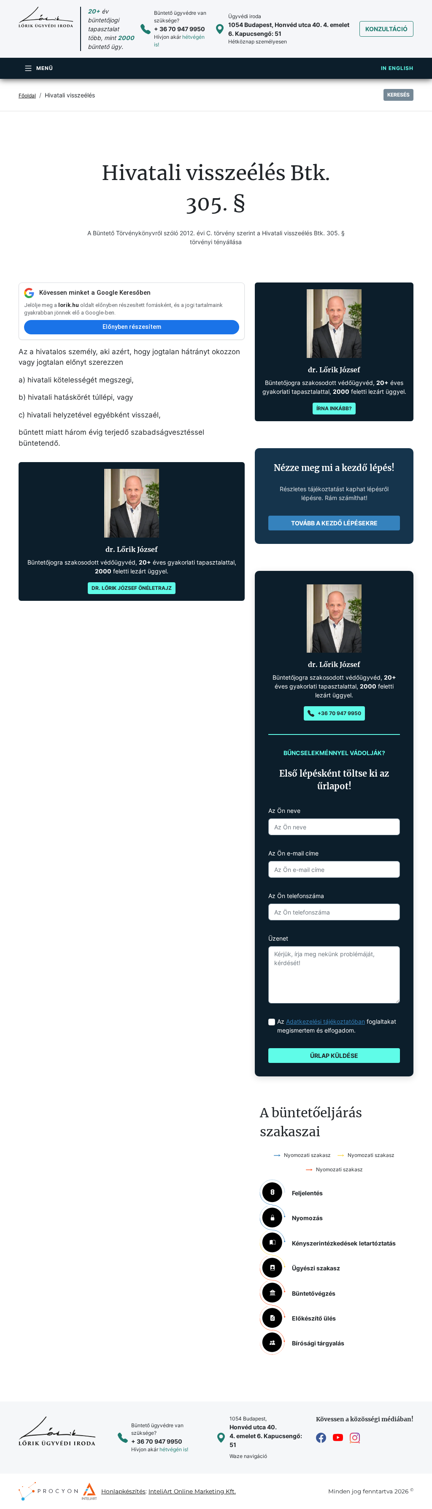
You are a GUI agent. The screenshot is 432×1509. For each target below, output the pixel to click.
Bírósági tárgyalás (318, 1343)
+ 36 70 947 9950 (179, 28)
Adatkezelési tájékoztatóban (325, 1021)
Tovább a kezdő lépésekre (334, 523)
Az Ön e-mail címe (293, 853)
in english (397, 68)
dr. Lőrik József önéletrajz (132, 588)
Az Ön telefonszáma (296, 895)
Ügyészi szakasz (316, 1268)
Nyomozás (307, 1217)
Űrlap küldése (334, 1055)
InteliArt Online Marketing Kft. (192, 1491)
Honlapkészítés (123, 1491)
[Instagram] (355, 1438)
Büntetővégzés (313, 1293)
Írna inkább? (334, 408)
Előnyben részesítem (132, 326)
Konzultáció (386, 28)
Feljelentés (307, 1193)
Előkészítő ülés (314, 1318)
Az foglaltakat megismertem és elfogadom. (336, 1026)
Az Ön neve (284, 810)
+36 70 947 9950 (339, 713)
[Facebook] (321, 1438)
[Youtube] (338, 1438)
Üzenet (278, 938)
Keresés (398, 94)
